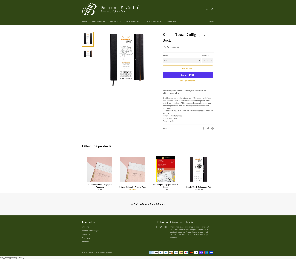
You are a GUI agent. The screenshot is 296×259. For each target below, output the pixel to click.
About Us (85, 242)
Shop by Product (154, 21)
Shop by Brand (132, 21)
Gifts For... (172, 21)
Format (165, 55)
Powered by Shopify (106, 252)
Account (211, 21)
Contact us (86, 234)
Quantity (205, 55)
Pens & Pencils (98, 21)
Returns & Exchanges (90, 230)
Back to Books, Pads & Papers (149, 204)
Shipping (85, 227)
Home (84, 21)
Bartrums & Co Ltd (93, 252)
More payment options (188, 81)
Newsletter (86, 238)
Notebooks (115, 21)
